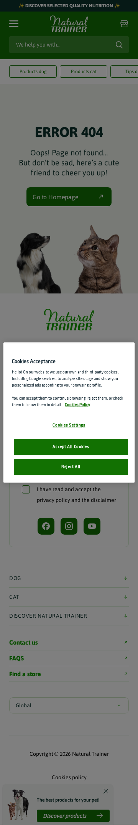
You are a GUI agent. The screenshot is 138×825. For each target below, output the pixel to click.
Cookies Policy (77, 405)
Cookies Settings (69, 425)
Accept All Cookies (71, 447)
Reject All (70, 466)
